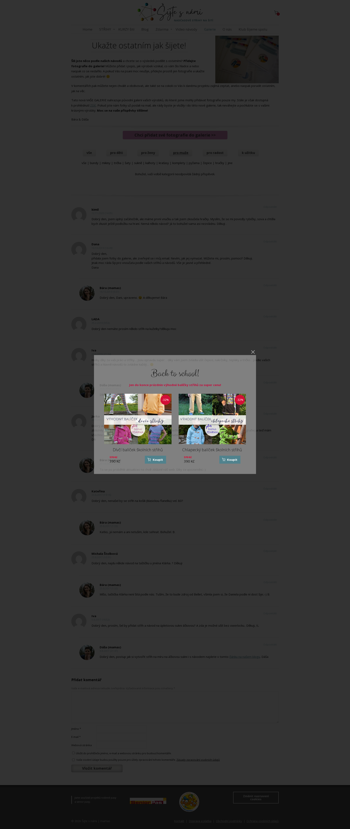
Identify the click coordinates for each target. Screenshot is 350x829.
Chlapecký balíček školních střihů (212, 449)
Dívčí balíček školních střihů (138, 449)
